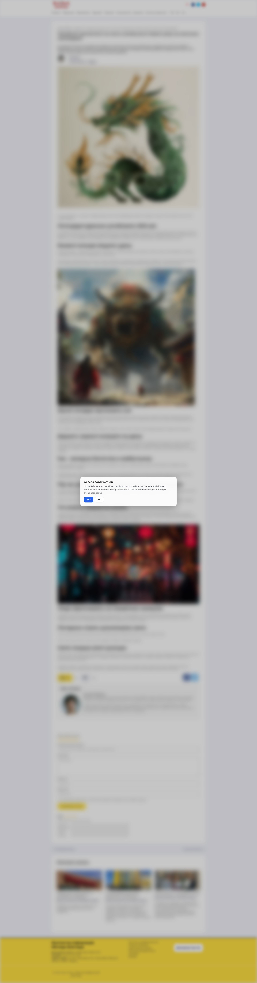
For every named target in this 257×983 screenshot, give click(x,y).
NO (99, 499)
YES (88, 499)
